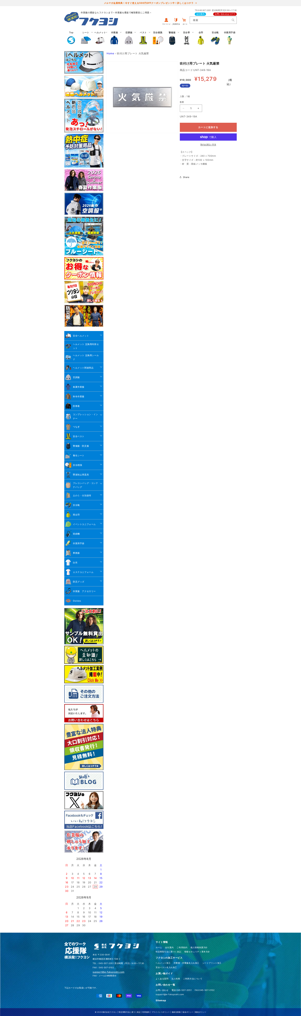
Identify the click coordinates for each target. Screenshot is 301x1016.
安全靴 (76, 505)
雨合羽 (76, 514)
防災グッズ (78, 581)
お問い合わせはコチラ (225, 14)
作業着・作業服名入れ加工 (186, 963)
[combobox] (213, 20)
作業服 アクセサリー (84, 591)
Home (110, 53)
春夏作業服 (78, 386)
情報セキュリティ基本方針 (197, 951)
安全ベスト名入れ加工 (166, 967)
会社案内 (200, 14)
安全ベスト (78, 436)
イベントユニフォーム (84, 524)
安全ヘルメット (81, 335)
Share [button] (186, 177)
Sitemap (161, 1000)
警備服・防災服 (81, 446)
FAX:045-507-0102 (205, 990)
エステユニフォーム (83, 572)
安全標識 (77, 465)
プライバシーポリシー (161, 1012)
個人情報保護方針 (199, 947)
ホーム (159, 947)
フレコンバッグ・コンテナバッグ (85, 485)
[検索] (233, 20)
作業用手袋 (78, 543)
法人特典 (176, 978)
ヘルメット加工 (163, 963)
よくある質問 (162, 978)
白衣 (75, 562)
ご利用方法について (192, 978)
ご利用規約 (182, 947)
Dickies (77, 600)
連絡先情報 (176, 1012)
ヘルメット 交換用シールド (86, 357)
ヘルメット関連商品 (83, 367)
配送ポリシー (200, 1012)
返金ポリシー (187, 1012)
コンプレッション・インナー (85, 416)
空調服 (76, 377)
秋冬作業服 (78, 396)
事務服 (76, 553)
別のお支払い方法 (208, 144)
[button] (86, 38)
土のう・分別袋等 (82, 495)
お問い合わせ (162, 990)
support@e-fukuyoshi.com (170, 994)
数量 (182, 102)
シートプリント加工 (212, 963)
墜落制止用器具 (81, 474)
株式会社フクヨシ (109, 1012)
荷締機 (76, 533)
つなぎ (76, 426)
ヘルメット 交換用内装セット (86, 346)
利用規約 (146, 1012)
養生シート (78, 455)
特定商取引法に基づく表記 (168, 951)
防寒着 (76, 406)
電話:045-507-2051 (182, 990)
